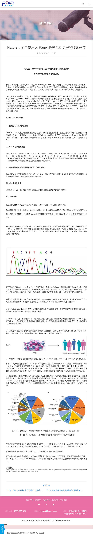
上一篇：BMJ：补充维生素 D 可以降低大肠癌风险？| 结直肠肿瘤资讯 (32, 490)
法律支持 (38, 500)
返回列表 (46, 485)
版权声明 (46, 500)
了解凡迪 (63, 500)
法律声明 (29, 500)
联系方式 (55, 500)
